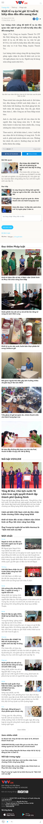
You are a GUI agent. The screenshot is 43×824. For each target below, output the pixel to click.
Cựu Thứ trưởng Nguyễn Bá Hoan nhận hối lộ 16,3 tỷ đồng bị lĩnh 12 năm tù (21, 751)
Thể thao (4, 567)
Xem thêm (21, 730)
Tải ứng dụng (7, 810)
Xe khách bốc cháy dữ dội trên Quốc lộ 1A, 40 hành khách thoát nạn (20, 740)
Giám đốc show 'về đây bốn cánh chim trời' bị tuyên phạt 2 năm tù (26, 208)
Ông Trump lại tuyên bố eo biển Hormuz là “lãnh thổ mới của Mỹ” (20, 528)
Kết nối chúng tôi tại (9, 792)
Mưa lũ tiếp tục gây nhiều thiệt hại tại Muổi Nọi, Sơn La (12, 616)
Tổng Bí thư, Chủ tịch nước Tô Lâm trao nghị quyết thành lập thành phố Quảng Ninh (20, 494)
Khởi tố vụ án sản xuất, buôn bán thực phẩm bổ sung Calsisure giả (20, 347)
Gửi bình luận (7, 227)
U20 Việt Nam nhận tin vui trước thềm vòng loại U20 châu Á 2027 (12, 571)
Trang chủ (5, 7)
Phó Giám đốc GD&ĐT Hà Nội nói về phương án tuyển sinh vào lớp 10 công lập (30, 166)
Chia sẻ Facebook (12, 154)
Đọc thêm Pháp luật (13, 246)
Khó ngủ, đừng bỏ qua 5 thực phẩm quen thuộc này (12, 710)
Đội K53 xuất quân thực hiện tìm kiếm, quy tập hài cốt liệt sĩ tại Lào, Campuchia (12, 687)
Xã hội (3, 586)
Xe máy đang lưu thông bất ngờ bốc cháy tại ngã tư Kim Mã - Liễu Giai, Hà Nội (26, 192)
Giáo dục (4, 637)
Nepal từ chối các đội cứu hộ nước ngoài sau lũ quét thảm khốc (12, 544)
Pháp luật (23, 7)
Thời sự (14, 7)
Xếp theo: (4, 236)
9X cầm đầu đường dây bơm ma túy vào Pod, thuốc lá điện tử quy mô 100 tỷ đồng (19, 450)
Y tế (3, 707)
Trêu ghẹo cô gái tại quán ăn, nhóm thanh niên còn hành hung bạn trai (25, 199)
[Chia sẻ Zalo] (37, 19)
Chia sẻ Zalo (33, 154)
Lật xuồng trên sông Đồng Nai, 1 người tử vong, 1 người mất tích (12, 590)
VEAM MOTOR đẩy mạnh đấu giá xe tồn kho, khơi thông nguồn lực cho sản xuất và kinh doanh (20, 746)
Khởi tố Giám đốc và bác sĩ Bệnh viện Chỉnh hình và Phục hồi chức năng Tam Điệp (21, 278)
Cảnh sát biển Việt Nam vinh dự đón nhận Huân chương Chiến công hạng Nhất (20, 513)
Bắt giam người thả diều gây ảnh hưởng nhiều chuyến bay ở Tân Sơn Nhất (20, 382)
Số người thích (18, 237)
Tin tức (3, 539)
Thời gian (10, 237)
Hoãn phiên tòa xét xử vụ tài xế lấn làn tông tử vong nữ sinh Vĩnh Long (20, 313)
